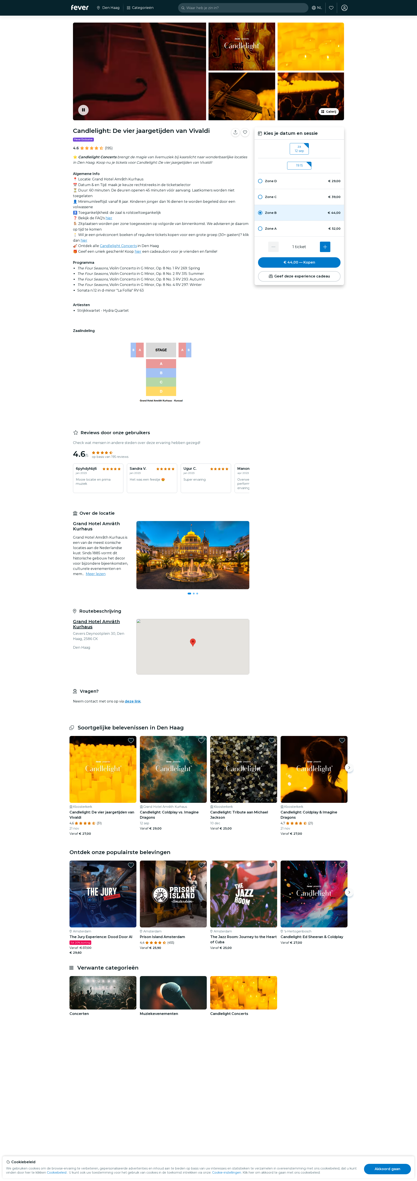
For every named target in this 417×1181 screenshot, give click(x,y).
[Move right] (349, 767)
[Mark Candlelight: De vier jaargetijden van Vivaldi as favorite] (245, 132)
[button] (299, 181)
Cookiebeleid (56, 1172)
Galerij (331, 112)
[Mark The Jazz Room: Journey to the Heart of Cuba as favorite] (272, 865)
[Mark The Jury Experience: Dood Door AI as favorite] (131, 865)
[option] (299, 181)
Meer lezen (96, 574)
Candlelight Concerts (118, 246)
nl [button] (319, 8)
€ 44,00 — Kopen (299, 262)
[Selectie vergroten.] (325, 247)
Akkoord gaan (387, 1169)
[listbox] (299, 149)
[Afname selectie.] (273, 247)
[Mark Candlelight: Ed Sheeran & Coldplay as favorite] (342, 865)
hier (109, 218)
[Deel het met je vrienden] (235, 132)
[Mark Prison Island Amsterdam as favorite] (201, 865)
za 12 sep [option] (299, 149)
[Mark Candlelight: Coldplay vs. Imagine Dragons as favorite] (201, 740)
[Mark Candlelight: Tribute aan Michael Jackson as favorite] (272, 740)
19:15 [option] (299, 165)
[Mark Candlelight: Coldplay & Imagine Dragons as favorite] (342, 740)
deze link (133, 701)
